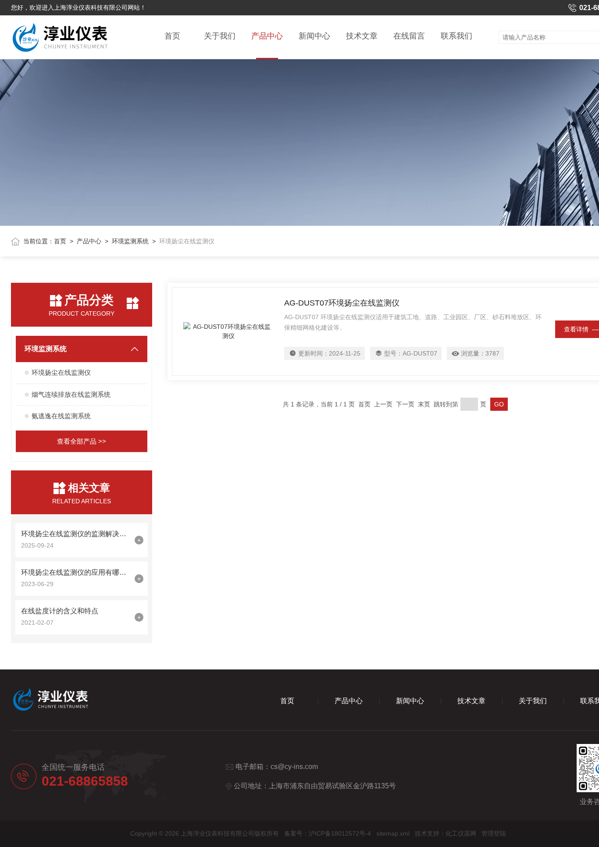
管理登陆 (493, 833)
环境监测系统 (130, 241)
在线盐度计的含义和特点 (59, 611)
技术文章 (362, 36)
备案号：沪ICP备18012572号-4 (327, 833)
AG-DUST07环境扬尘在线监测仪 (341, 303)
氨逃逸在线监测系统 (61, 416)
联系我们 (456, 36)
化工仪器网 (461, 833)
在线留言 (409, 36)
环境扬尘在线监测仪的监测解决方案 (75, 533)
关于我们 (219, 36)
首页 (172, 36)
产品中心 (267, 36)
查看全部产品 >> (81, 441)
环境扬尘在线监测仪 (61, 372)
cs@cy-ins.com (294, 766)
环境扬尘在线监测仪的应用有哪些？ (75, 572)
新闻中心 (314, 36)
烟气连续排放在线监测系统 (71, 394)
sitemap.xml (393, 833)
